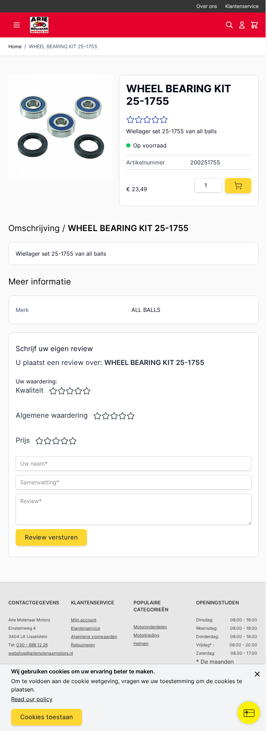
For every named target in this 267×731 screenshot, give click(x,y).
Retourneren (83, 644)
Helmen (141, 643)
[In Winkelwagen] (238, 185)
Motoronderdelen (150, 626)
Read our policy (31, 699)
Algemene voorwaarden (94, 636)
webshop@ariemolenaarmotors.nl (40, 653)
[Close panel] (252, 674)
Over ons (206, 6)
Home (15, 46)
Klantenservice (242, 6)
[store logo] (39, 25)
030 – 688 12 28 (32, 644)
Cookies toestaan (46, 717)
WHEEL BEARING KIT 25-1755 (63, 46)
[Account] (242, 25)
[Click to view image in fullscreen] (60, 127)
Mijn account (83, 619)
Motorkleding (146, 635)
